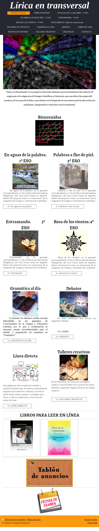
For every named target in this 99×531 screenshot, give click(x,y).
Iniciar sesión (91, 519)
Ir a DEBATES (62, 336)
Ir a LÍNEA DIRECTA (17, 406)
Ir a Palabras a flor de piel (67, 206)
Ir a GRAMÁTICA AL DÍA (20, 340)
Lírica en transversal (49, 5)
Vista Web (92, 522)
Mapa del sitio (34, 519)
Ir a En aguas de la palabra (20, 206)
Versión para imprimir (15, 519)
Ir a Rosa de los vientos (66, 273)
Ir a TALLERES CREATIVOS (69, 399)
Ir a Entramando (15, 273)
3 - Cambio (64, 331)
